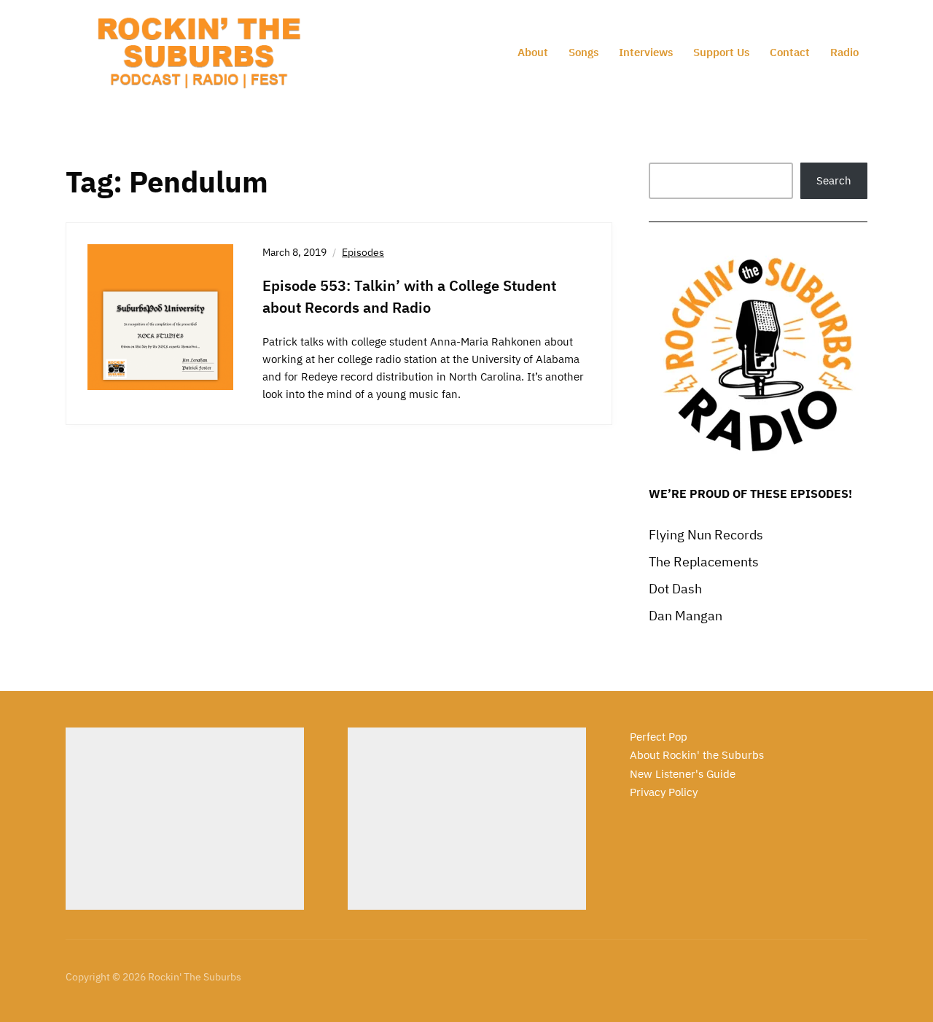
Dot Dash (675, 588)
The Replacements (704, 561)
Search (833, 180)
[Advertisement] (185, 819)
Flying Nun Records (706, 534)
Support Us (721, 52)
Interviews (646, 52)
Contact (790, 52)
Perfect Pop (658, 737)
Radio (844, 52)
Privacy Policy (664, 792)
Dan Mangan (685, 615)
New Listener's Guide (682, 774)
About (533, 52)
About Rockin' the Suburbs (697, 755)
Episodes (363, 252)
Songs (583, 52)
